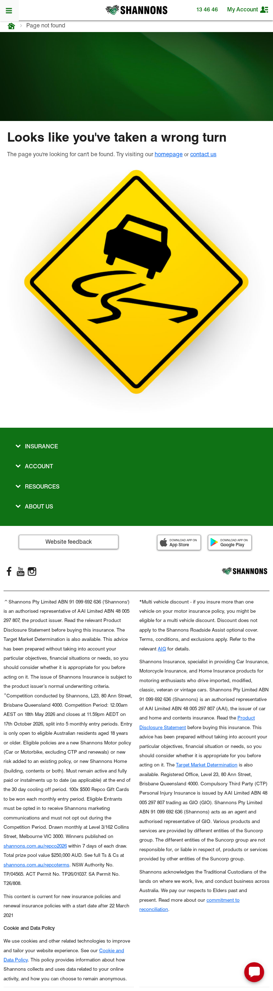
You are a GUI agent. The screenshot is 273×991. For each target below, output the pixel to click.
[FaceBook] (9, 571)
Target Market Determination (206, 765)
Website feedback (69, 541)
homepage (169, 154)
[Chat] (254, 972)
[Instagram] (32, 571)
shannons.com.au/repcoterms (36, 865)
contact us (203, 154)
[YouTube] (20, 571)
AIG (162, 649)
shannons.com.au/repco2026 (35, 846)
